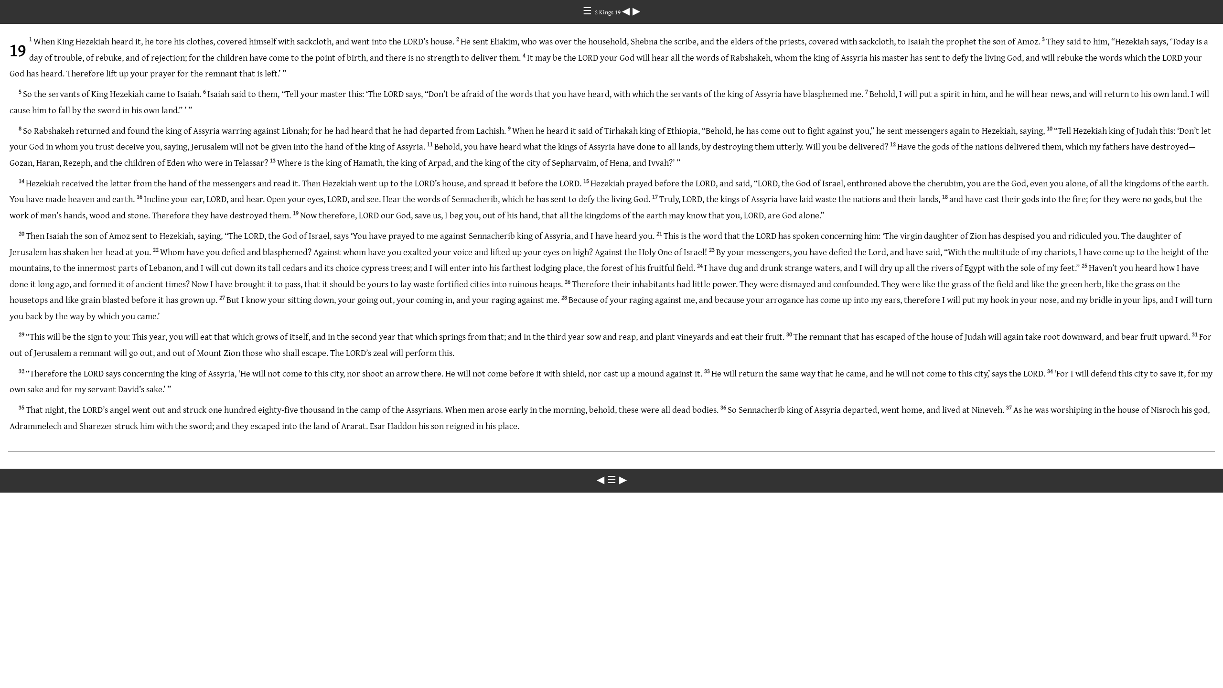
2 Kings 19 (608, 12)
